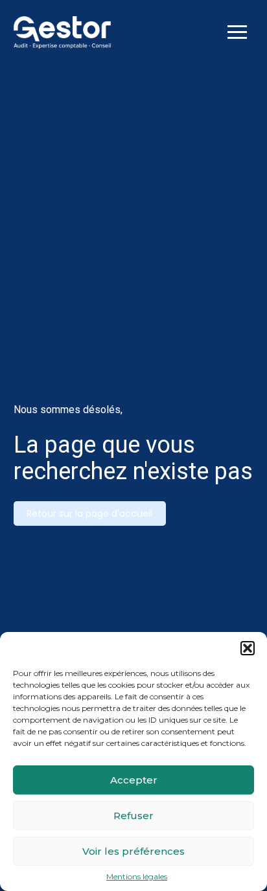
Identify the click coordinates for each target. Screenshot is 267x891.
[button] (247, 648)
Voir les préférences (133, 851)
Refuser (133, 815)
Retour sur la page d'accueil (89, 513)
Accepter (133, 780)
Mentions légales (136, 876)
